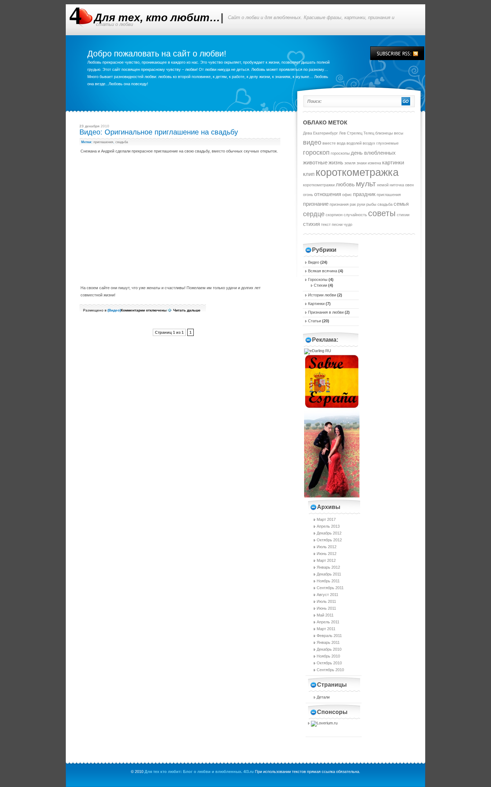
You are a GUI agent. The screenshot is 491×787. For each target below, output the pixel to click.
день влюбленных (373, 153)
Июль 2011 (326, 601)
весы (398, 133)
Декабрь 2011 (329, 574)
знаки (362, 163)
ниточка (397, 185)
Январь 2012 (328, 567)
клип (309, 174)
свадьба (121, 142)
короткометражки (319, 185)
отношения (327, 194)
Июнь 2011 (326, 608)
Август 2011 (327, 594)
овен (409, 185)
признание (316, 204)
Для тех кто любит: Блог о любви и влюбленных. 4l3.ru (199, 771)
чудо (348, 224)
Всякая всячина (322, 271)
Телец (368, 133)
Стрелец (354, 133)
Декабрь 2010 (329, 649)
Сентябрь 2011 (330, 588)
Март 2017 (326, 519)
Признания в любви (326, 312)
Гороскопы (317, 279)
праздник (364, 194)
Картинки (316, 303)
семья (401, 204)
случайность (355, 215)
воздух (369, 143)
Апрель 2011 (328, 622)
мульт (366, 183)
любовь (345, 184)
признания (339, 204)
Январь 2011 (328, 642)
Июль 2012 (326, 547)
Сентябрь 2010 (330, 670)
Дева (307, 133)
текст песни (332, 224)
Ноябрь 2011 (328, 581)
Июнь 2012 (326, 553)
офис (347, 194)
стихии (403, 215)
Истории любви (322, 295)
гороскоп (316, 152)
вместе (329, 143)
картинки (393, 162)
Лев (342, 133)
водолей (354, 143)
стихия (311, 224)
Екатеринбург (325, 133)
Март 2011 (326, 629)
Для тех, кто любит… (157, 17)
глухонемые (387, 143)
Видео (114, 310)
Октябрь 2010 (329, 663)
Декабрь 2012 (329, 533)
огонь (308, 194)
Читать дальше (187, 310)
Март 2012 (326, 560)
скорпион (334, 215)
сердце (314, 214)
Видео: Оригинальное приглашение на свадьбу (158, 132)
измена (374, 163)
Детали (323, 697)
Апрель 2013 (328, 526)
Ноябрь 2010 (328, 656)
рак (353, 204)
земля (349, 163)
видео (312, 142)
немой (383, 185)
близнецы (384, 133)
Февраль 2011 (329, 635)
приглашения (103, 142)
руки (361, 204)
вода (341, 143)
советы (382, 213)
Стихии (320, 285)
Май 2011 (325, 615)
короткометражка (357, 172)
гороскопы (340, 153)
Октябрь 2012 (329, 540)
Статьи (314, 321)
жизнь (336, 162)
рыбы (371, 204)
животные (315, 162)
